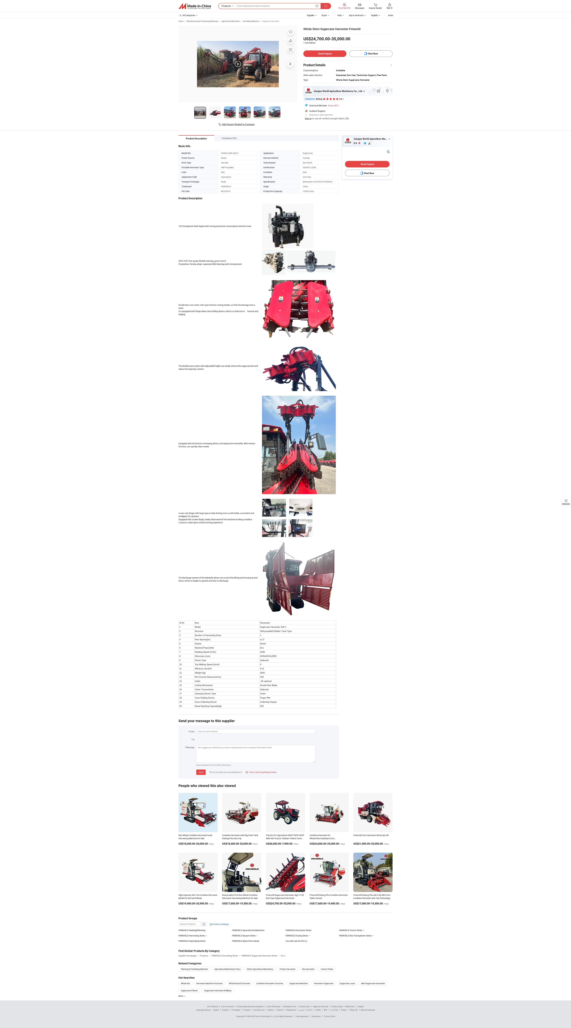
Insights (360, 1006)
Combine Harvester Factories (269, 983)
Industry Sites (304, 1006)
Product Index (336, 1006)
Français (246, 1010)
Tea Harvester (308, 969)
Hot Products (212, 1006)
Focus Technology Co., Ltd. (266, 1016)
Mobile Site (350, 1006)
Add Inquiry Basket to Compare (238, 124)
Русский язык (259, 1010)
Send (201, 772)
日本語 (318, 1010)
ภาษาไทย (334, 1010)
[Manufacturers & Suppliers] (194, 6)
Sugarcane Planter (189, 990)
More (181, 996)
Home (180, 21)
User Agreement (302, 1016)
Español (225, 1010)
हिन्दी (325, 1010)
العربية (301, 1010)
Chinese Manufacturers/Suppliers (250, 1006)
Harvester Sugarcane (323, 983)
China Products (227, 1006)
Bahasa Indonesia (368, 1010)
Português (236, 1010)
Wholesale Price (289, 1006)
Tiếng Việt (353, 1010)
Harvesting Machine (251, 21)
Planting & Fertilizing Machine (194, 969)
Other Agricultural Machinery (260, 969)
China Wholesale (273, 1006)
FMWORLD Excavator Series (298, 930)
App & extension (356, 15)
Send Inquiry (325, 53)
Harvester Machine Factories (209, 983)
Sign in (389, 7)
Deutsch (280, 1010)
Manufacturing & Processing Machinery (202, 21)
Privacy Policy (329, 1016)
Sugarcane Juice (347, 983)
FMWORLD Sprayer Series (244, 935)
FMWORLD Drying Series (297, 935)
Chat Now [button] (373, 53)
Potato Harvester (287, 969)
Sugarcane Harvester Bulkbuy (218, 990)
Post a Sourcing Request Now (261, 772)
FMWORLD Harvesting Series (191, 935)
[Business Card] (388, 151)
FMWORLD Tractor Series (350, 930)
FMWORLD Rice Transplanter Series (355, 935)
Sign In (308, 118)
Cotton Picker (327, 969)
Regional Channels (320, 1006)
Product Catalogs (220, 924)
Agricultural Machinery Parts (227, 969)
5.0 (356, 143)
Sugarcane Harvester (270, 21)
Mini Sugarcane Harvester (373, 983)
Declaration (316, 1016)
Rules (390, 15)
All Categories (188, 15)
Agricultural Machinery (230, 21)
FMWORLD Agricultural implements (248, 930)
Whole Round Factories (239, 983)
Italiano (271, 1010)
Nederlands (291, 1010)
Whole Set (185, 983)
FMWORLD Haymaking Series (192, 941)
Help (339, 15)
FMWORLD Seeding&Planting (191, 930)
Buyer (324, 15)
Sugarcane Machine (298, 983)
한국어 (309, 1010)
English (216, 1010)
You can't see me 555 (295, 941)
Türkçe (343, 1010)
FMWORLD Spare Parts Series (245, 941)
